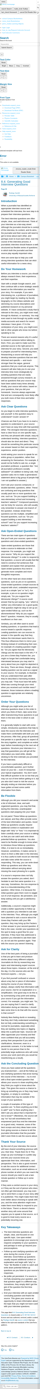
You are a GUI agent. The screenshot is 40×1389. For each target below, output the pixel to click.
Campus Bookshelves (28, 176)
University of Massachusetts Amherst (22, 195)
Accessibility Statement (9, 1378)
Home (11, 176)
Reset (3, 62)
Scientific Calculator (11, 121)
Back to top (5, 1331)
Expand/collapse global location (37, 175)
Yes (5, 1350)
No (13, 1350)
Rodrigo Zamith (14, 193)
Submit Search (6, 47)
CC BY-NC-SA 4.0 (28, 1315)
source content (22, 1320)
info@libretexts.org (11, 1380)
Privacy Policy (16, 1376)
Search (4, 1386)
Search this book (6, 40)
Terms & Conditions (29, 1376)
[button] (7, 136)
